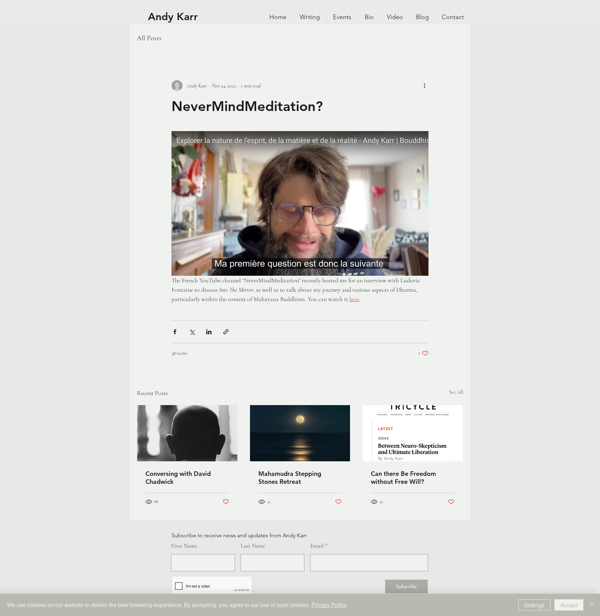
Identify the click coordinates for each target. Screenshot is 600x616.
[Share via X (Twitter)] (192, 331)
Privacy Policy (329, 605)
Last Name (253, 546)
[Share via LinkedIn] (209, 331)
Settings (534, 605)
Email (317, 546)
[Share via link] (226, 331)
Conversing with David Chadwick (178, 478)
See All (456, 392)
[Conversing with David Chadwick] (187, 433)
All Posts (149, 38)
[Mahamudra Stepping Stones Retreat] (300, 433)
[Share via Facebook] (175, 331)
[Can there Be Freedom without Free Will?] (412, 433)
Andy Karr (173, 16)
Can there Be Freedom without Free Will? (403, 478)
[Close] (592, 604)
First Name (184, 546)
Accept (568, 605)
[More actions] (424, 86)
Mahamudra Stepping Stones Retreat (289, 478)
